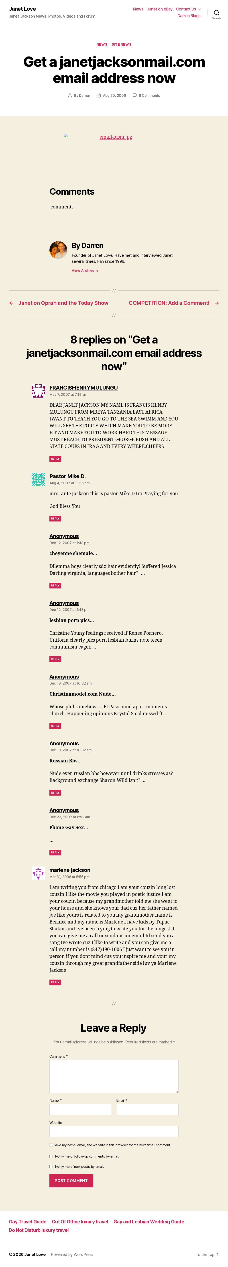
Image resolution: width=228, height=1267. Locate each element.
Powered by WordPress (72, 1254)
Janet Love (22, 9)
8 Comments (149, 95)
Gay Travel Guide (28, 1222)
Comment (58, 1057)
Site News (121, 44)
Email (121, 1101)
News (138, 9)
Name (55, 1101)
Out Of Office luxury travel (80, 1222)
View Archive (85, 270)
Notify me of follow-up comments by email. (87, 1156)
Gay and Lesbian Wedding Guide (149, 1222)
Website (55, 1122)
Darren (84, 95)
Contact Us (186, 9)
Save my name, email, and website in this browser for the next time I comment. (112, 1145)
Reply (55, 458)
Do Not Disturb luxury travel (39, 1230)
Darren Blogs (189, 15)
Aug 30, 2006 (114, 95)
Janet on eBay (160, 9)
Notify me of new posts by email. (79, 1166)
